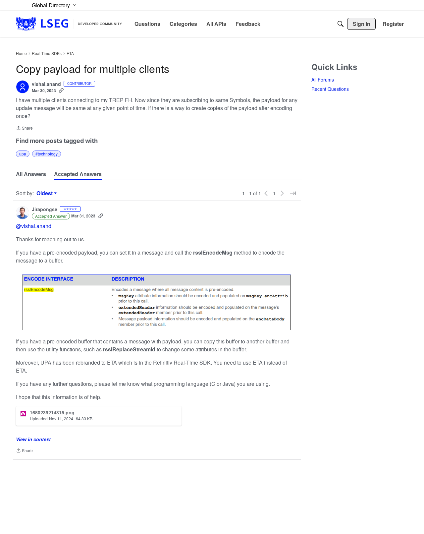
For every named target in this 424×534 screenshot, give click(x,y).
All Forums (322, 79)
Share (24, 128)
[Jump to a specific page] (293, 193)
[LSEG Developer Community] (69, 23)
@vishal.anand (33, 226)
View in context (33, 439)
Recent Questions (330, 89)
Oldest (45, 193)
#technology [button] (46, 153)
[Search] (340, 24)
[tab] (31, 174)
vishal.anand (46, 84)
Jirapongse (44, 209)
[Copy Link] (61, 90)
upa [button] (22, 153)
